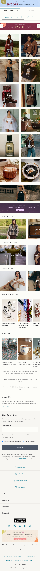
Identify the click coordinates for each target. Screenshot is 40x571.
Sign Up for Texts (21, 480)
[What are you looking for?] (22, 17)
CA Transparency (28, 556)
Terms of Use (18, 556)
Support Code (28, 560)
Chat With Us (21, 487)
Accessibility (9, 560)
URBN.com (18, 560)
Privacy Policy (22, 458)
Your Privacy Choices (20, 564)
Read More (5, 407)
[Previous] (2, 26)
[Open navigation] (36, 17)
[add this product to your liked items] (14, 301)
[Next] (38, 26)
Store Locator (21, 467)
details (31, 373)
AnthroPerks (21, 474)
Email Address (7, 425)
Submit (20, 447)
